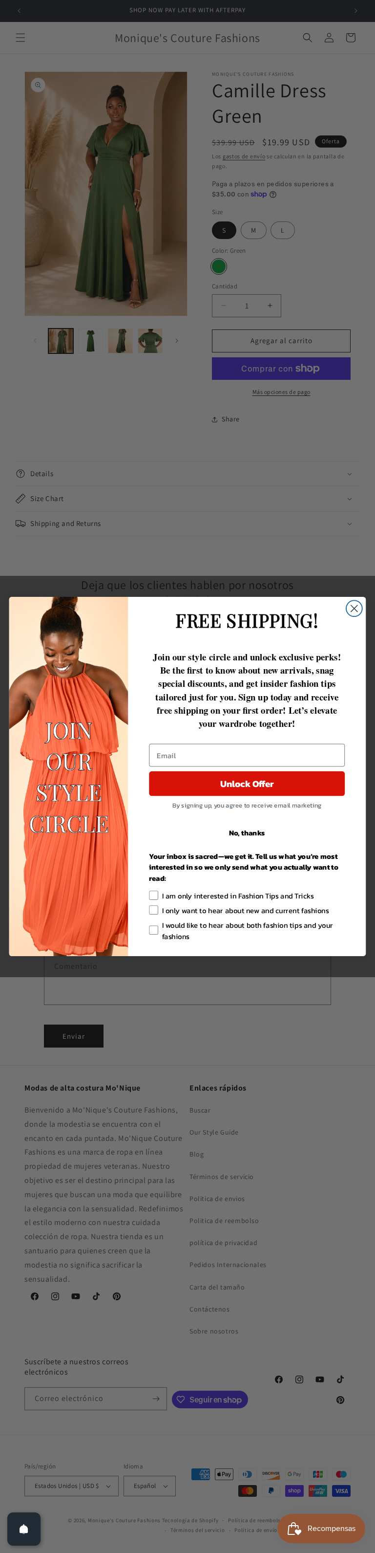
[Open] (24, 1529)
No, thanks (247, 832)
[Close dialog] (354, 608)
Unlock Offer (247, 783)
